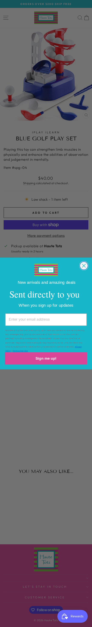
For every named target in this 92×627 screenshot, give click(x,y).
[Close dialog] (84, 266)
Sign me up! (46, 358)
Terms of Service (20, 351)
